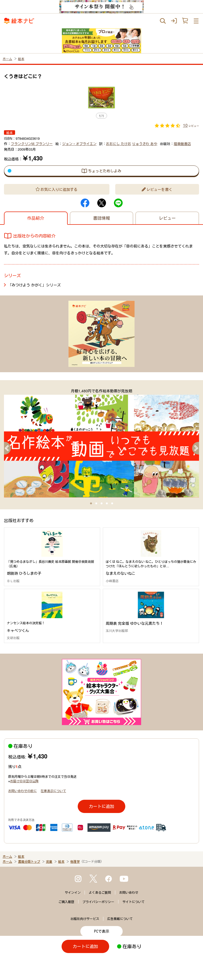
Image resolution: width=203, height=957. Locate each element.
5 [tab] (112, 503)
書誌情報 (101, 218)
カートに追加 (101, 806)
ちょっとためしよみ (104, 170)
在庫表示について (53, 790)
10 (185, 125)
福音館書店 (182, 143)
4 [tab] (106, 503)
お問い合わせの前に (22, 790)
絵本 (21, 58)
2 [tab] (96, 503)
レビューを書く (159, 189)
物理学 (75, 861)
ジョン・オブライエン (79, 143)
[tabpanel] (101, 442)
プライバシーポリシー (98, 901)
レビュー (167, 218)
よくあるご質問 (100, 892)
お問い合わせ (128, 892)
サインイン (73, 892)
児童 (49, 861)
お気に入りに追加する (58, 189)
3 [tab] (101, 503)
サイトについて (133, 901)
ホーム (7, 58)
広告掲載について (120, 918)
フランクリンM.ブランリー (32, 143)
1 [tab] (91, 503)
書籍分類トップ (29, 861)
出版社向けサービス (85, 918)
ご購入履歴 (66, 901)
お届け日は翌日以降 (24, 781)
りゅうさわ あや (144, 143)
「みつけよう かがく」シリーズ (34, 284)
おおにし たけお (118, 143)
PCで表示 (101, 931)
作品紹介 (35, 218)
